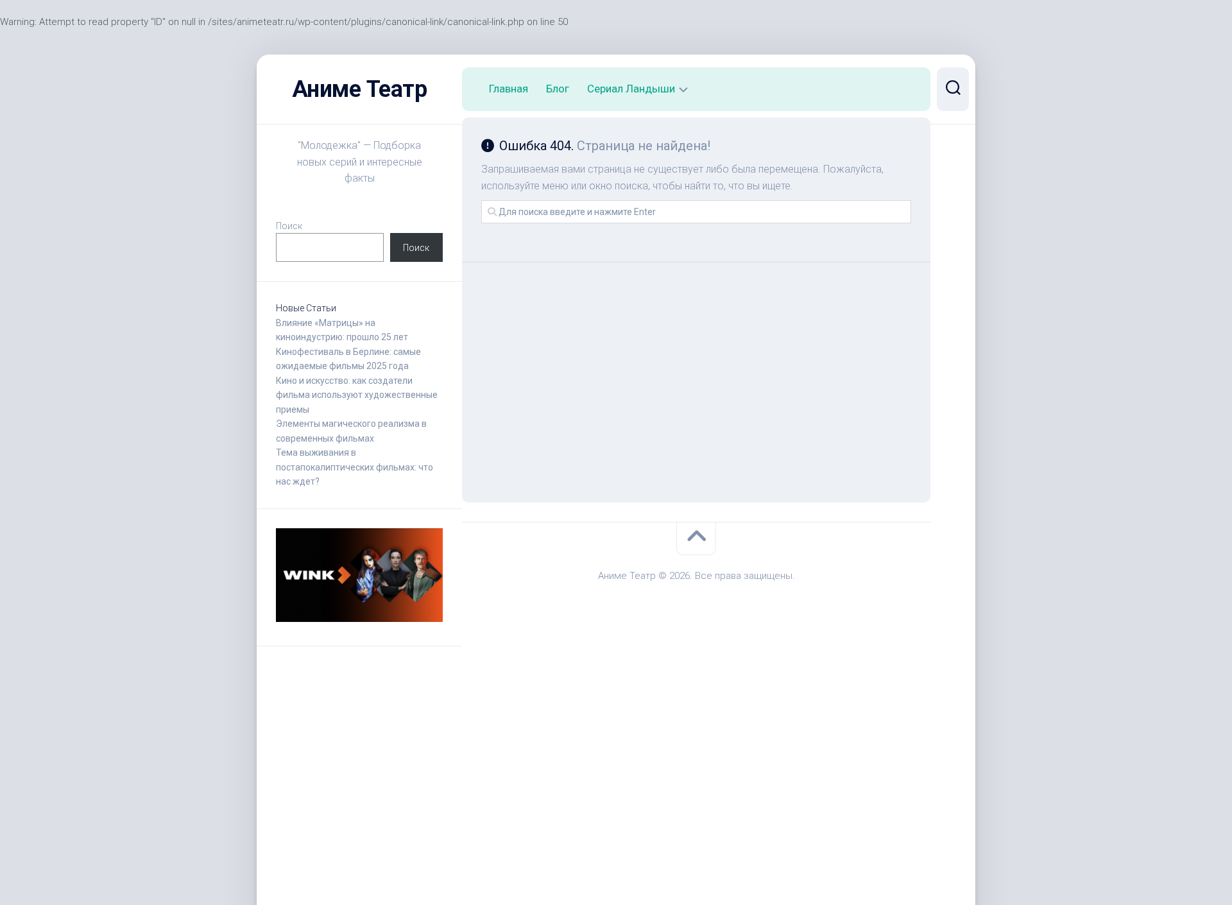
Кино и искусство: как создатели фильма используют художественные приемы (357, 395)
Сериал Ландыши (631, 88)
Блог (557, 88)
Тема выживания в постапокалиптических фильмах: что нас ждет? (354, 467)
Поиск (289, 226)
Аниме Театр (359, 89)
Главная (508, 88)
